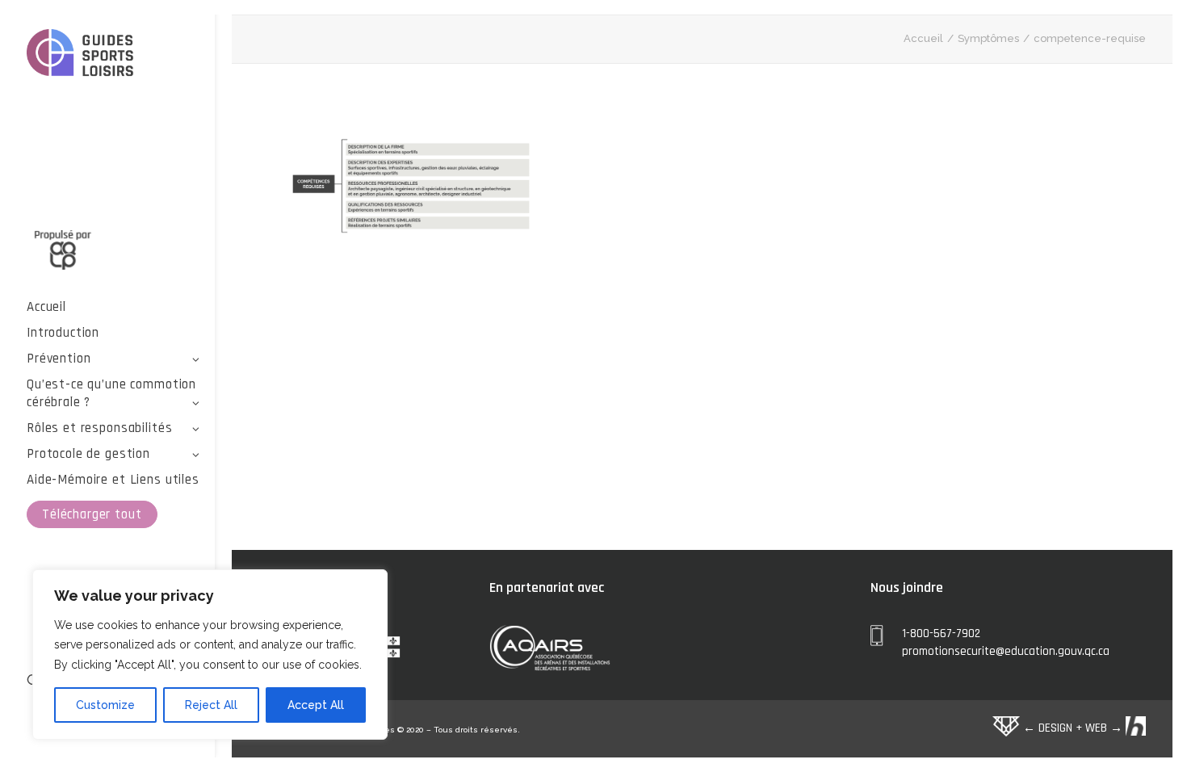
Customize (105, 705)
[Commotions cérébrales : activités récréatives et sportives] (113, 55)
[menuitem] (113, 307)
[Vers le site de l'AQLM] (113, 240)
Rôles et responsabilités (99, 428)
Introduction (63, 333)
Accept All (315, 705)
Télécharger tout (92, 514)
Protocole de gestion (88, 454)
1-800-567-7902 (941, 633)
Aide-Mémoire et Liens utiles (113, 480)
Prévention (59, 358)
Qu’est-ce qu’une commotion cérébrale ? (111, 393)
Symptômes (988, 38)
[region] (210, 655)
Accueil (46, 307)
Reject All (211, 705)
